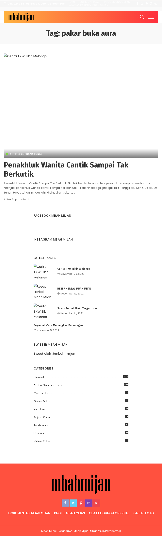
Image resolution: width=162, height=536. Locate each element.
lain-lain (39, 409)
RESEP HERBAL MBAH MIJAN (74, 288)
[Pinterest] (146, 4)
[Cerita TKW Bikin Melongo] (43, 271)
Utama (39, 433)
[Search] (141, 17)
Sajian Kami (42, 417)
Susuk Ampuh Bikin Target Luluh (77, 308)
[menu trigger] (150, 17)
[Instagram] (151, 4)
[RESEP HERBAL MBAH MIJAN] (43, 291)
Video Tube (42, 441)
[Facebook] (137, 4)
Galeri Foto (42, 401)
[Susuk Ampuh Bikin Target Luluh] (43, 311)
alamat (39, 377)
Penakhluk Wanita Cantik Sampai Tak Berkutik (66, 169)
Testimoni (41, 425)
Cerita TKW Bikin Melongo (73, 269)
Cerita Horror (43, 393)
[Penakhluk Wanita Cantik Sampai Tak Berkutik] (81, 106)
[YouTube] (156, 4)
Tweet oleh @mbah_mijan (54, 353)
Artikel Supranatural (26, 154)
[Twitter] (142, 4)
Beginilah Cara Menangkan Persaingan (58, 325)
